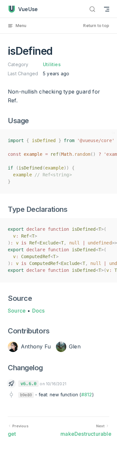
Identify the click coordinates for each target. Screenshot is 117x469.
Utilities (52, 64)
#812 (86, 394)
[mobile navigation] (106, 9)
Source (17, 310)
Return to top (96, 25)
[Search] (92, 9)
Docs (38, 310)
